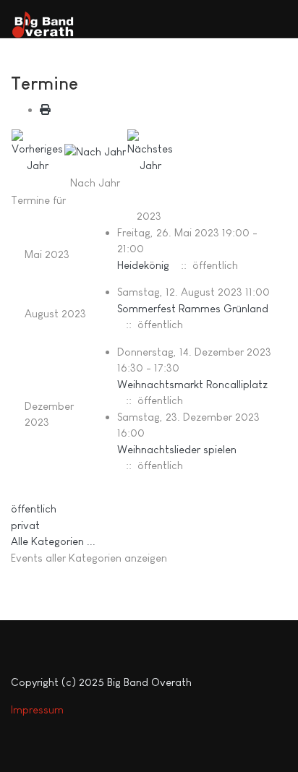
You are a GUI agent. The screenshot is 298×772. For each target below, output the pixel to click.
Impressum (37, 709)
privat (25, 525)
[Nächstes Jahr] (150, 150)
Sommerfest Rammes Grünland (192, 308)
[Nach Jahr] (95, 151)
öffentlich (33, 508)
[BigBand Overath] (47, 25)
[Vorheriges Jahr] (37, 150)
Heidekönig (143, 265)
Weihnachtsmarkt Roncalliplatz (192, 384)
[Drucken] (45, 109)
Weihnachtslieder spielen (177, 449)
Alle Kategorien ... (53, 541)
